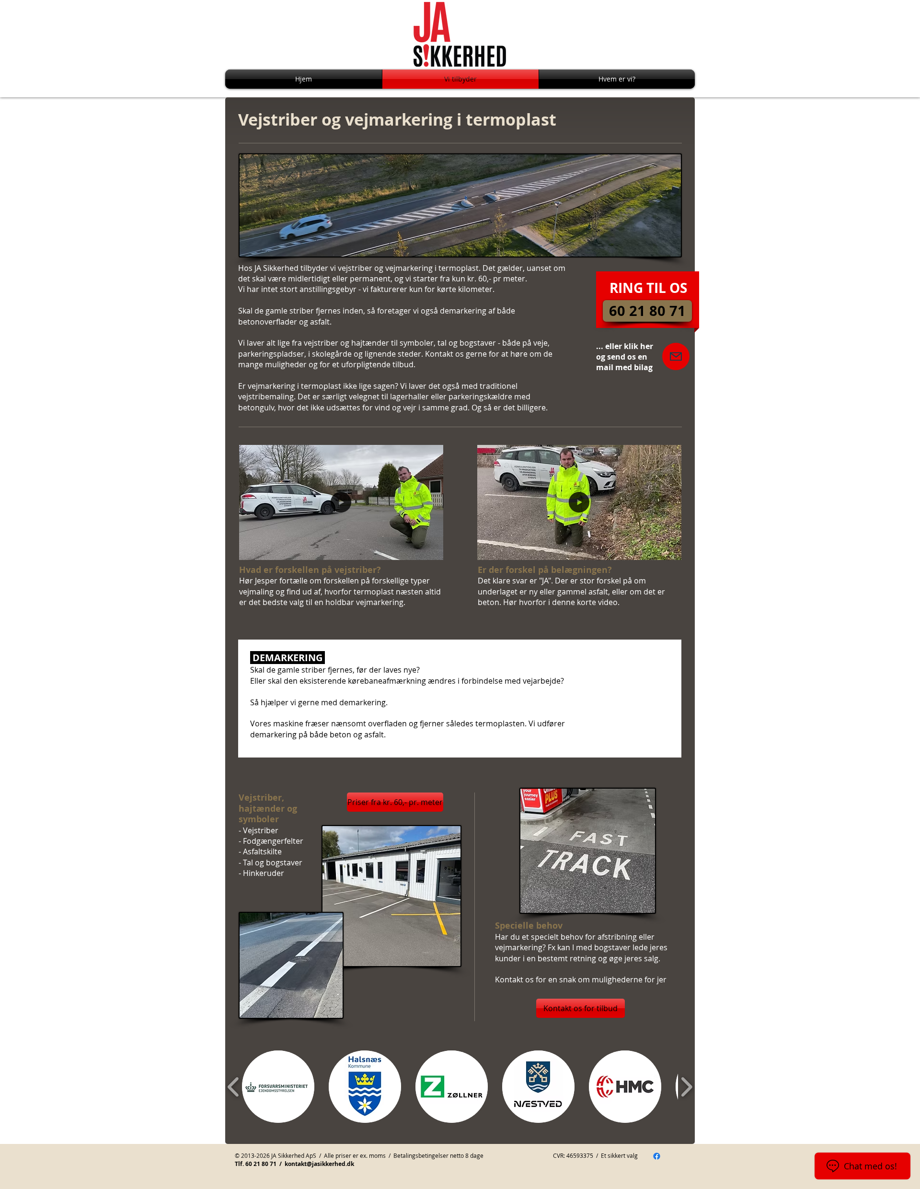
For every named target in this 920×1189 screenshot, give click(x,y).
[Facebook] (656, 1156)
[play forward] (686, 1087)
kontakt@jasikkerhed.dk (319, 1164)
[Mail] (676, 356)
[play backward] (233, 1087)
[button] (431, 549)
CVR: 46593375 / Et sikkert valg (595, 1155)
